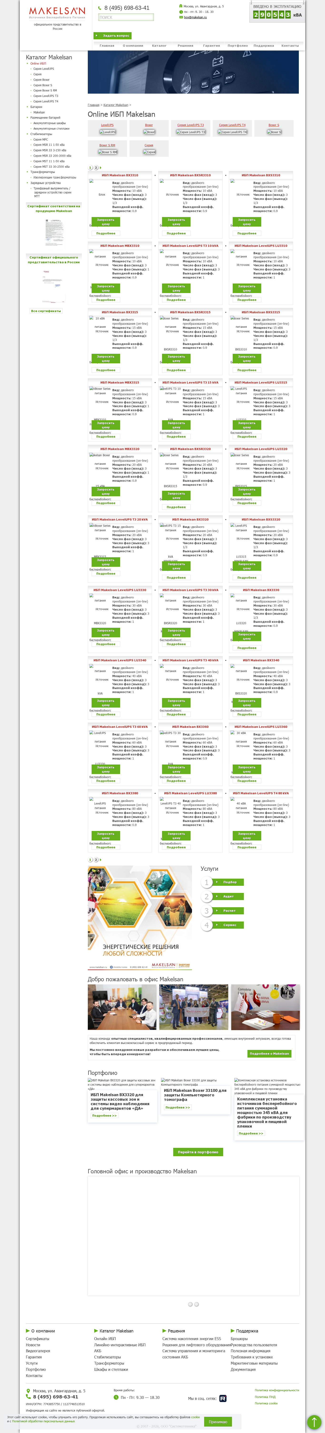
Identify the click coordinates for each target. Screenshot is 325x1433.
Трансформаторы (42, 172)
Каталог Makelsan (115, 105)
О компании (133, 45)
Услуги (32, 1363)
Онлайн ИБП (105, 1338)
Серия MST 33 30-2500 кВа (51, 166)
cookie (195, 1417)
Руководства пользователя (254, 1344)
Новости (33, 1344)
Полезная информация (250, 1350)
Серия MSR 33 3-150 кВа (50, 150)
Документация (243, 1369)
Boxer (149, 125)
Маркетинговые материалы (254, 1363)
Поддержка (264, 45)
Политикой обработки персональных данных (43, 1421)
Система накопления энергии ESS (191, 1338)
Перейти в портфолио (198, 1152)
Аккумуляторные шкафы (50, 123)
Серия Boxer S (43, 85)
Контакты (290, 45)
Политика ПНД (265, 1397)
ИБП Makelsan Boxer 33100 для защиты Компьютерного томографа (195, 1095)
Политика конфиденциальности (277, 1390)
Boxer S (274, 125)
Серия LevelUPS (44, 69)
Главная (107, 45)
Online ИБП (38, 63)
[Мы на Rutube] (223, 1398)
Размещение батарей (45, 117)
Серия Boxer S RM (45, 90)
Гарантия (211, 45)
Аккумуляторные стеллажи (51, 128)
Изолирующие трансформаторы (55, 177)
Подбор (230, 882)
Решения (185, 45)
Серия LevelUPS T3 (46, 96)
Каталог (159, 45)
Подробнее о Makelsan (269, 1053)
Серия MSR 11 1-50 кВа (49, 145)
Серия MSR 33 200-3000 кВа (52, 155)
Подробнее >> (104, 1115)
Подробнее (105, 233)
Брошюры (239, 1338)
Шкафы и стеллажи (111, 1369)
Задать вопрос (116, 35)
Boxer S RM (107, 145)
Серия (37, 74)
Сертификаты (37, 1338)
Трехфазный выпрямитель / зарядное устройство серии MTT (52, 192)
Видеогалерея (38, 1350)
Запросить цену (105, 222)
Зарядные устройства (45, 183)
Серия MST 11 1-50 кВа (49, 161)
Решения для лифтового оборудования (196, 1344)
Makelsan (39, 112)
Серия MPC (41, 139)
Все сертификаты (46, 311)
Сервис (229, 924)
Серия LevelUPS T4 (46, 101)
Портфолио (238, 45)
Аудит (228, 896)
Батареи (36, 107)
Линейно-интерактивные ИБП (120, 1344)
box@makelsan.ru (195, 17)
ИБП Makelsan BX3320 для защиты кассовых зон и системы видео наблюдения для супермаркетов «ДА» (120, 1101)
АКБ (97, 1350)
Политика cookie (266, 1403)
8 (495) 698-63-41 (55, 1396)
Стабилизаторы (41, 134)
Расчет (229, 910)
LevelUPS (107, 125)
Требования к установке (252, 1356)
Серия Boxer (41, 79)
